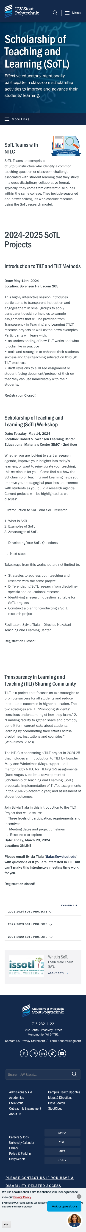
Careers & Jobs (19, 1137)
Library (13, 1148)
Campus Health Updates (64, 1092)
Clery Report (17, 1159)
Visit (62, 1141)
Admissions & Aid (20, 1092)
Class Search (56, 1103)
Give (62, 1151)
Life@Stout (16, 1103)
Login (62, 1160)
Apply (62, 1132)
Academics (16, 1098)
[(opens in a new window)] (24, 1053)
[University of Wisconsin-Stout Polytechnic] (43, 1011)
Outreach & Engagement (25, 1108)
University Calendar (21, 1143)
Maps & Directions (60, 1098)
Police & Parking (20, 1154)
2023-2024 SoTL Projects (28, 911)
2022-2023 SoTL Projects (28, 924)
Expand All (69, 905)
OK (6, 1224)
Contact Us (13, 1041)
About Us (15, 1114)
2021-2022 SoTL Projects (28, 936)
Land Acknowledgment (65, 1041)
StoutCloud (55, 1108)
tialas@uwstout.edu (61, 857)
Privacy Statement (33, 1041)
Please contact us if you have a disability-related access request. (40, 1186)
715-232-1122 (43, 1024)
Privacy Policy (22, 1197)
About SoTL (56, 973)
